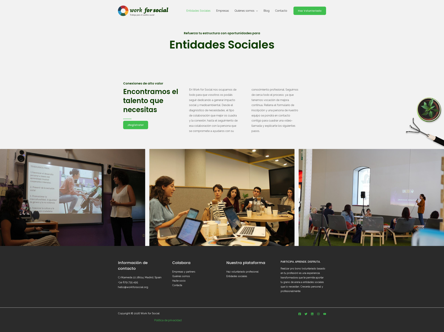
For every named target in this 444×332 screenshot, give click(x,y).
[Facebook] (299, 314)
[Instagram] (318, 314)
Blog (266, 10)
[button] (309, 11)
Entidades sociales (236, 276)
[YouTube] (324, 314)
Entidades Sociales (198, 10)
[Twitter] (306, 314)
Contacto (281, 10)
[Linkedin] (312, 314)
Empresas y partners (183, 271)
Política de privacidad (168, 320)
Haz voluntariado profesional (242, 271)
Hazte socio (179, 280)
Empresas (222, 10)
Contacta (177, 285)
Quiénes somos (244, 10)
